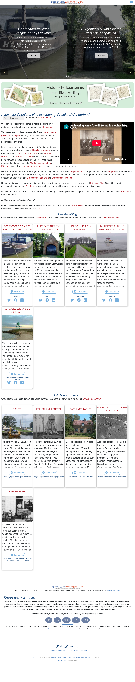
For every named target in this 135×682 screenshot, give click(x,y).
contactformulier (77, 205)
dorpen (46, 132)
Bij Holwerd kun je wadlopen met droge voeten (112, 229)
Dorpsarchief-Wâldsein (63, 178)
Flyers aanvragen (80, 650)
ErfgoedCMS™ (96, 657)
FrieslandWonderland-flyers (50, 629)
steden (54, 132)
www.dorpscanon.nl (92, 399)
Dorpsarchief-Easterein (38, 178)
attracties (40, 166)
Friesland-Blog (97, 183)
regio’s (17, 135)
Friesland (47, 127)
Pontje (17, 409)
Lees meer (34, 55)
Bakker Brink (17, 492)
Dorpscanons (76, 171)
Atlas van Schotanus (27, 153)
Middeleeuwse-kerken (40, 163)
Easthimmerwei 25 (80, 409)
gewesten (5, 135)
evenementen (29, 166)
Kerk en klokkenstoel (49, 409)
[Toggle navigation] (131, 2)
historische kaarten (41, 150)
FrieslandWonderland (42, 657)
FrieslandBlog (41, 218)
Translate (46, 118)
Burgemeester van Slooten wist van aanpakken (49, 229)
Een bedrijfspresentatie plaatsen (60, 650)
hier (38, 208)
